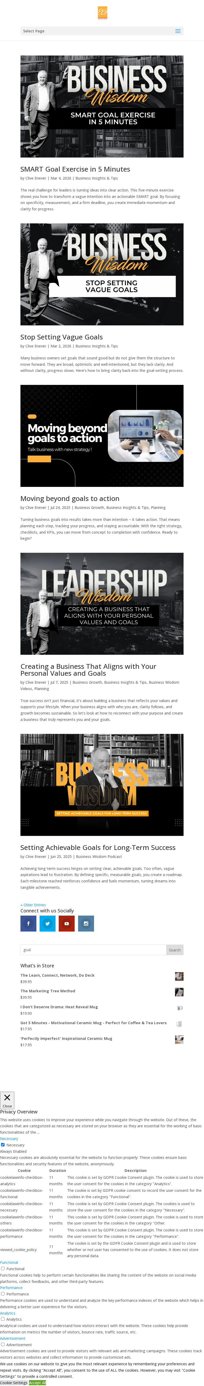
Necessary (15, 1144)
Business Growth (89, 507)
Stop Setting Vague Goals (61, 337)
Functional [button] (9, 1262)
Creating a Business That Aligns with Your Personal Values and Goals (88, 669)
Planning (158, 507)
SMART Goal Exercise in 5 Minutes (75, 169)
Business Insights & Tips (96, 178)
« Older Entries (33, 904)
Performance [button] (11, 1287)
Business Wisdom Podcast (99, 856)
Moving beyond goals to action (70, 498)
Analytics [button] (7, 1313)
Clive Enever (36, 178)
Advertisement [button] (13, 1338)
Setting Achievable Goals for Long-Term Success (98, 847)
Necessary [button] (9, 1138)
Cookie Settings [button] (14, 1382)
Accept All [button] (37, 1382)
